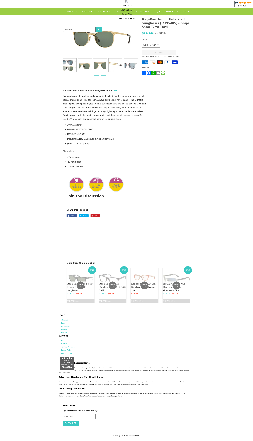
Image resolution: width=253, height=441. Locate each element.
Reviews (64, 333)
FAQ (62, 341)
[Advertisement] (171, 128)
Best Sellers (127, 10)
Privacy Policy (66, 350)
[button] (96, 76)
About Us (64, 320)
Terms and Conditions (104, 427)
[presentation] (66, 66)
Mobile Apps (65, 326)
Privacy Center (66, 353)
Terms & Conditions (68, 347)
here (115, 90)
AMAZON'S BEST (126, 18)
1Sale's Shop (126, 14)
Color (144, 39)
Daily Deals (126, 5)
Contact (64, 344)
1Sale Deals (134, 435)
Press (63, 323)
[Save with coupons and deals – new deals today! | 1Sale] (126, 2)
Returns (64, 329)
